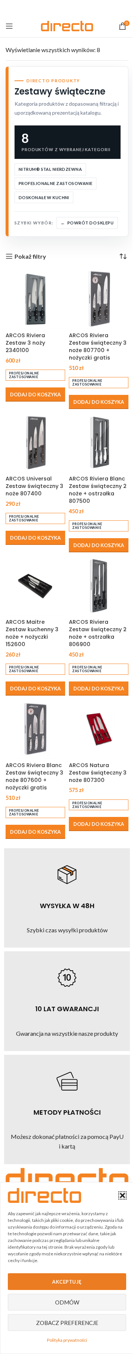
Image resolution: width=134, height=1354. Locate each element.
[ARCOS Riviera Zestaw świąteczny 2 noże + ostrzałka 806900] (98, 586)
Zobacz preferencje (67, 1322)
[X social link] (57, 8)
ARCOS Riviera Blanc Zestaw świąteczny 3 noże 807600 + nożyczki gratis (34, 776)
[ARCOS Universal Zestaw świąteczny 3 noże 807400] (35, 442)
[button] (122, 1195)
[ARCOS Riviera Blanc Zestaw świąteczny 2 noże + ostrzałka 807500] (98, 442)
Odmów (67, 1302)
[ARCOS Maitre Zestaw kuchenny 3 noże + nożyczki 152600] (35, 586)
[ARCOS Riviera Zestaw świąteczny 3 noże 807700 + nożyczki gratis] (98, 299)
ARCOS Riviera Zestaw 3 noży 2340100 (25, 343)
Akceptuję (67, 1282)
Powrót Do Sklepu (90, 222)
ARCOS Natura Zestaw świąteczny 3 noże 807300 (98, 772)
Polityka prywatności (67, 1340)
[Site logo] (67, 25)
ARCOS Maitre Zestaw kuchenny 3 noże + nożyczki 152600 (32, 633)
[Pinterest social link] (67, 8)
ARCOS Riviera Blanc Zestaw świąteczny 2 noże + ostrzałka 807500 (98, 490)
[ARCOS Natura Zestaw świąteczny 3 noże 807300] (98, 729)
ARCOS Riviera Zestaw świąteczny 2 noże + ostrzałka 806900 (98, 633)
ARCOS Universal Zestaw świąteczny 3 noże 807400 (34, 486)
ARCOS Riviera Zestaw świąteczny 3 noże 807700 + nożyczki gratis (98, 346)
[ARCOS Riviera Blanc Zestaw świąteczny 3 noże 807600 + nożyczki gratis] (35, 729)
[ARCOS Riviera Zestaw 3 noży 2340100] (35, 299)
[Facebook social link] (48, 8)
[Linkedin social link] (76, 8)
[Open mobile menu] (9, 26)
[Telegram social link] (85, 8)
